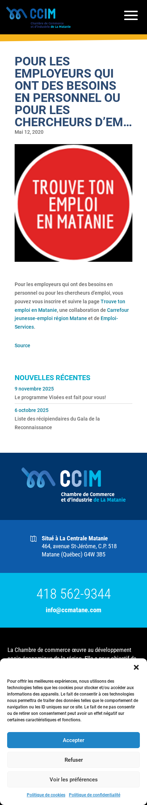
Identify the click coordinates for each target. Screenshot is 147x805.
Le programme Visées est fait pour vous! (60, 397)
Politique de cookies (46, 794)
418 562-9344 (73, 594)
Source (22, 345)
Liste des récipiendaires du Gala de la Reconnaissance (57, 423)
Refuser (74, 760)
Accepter (73, 740)
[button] (136, 667)
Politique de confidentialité (94, 794)
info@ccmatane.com (73, 610)
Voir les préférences (74, 779)
